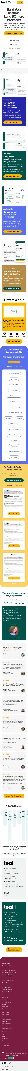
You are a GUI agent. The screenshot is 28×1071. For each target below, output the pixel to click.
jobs (10, 168)
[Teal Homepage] (3, 1054)
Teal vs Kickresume (6, 1023)
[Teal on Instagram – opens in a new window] (10, 1063)
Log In (3, 1036)
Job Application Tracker (7, 965)
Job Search (4, 1004)
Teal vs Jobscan (5, 1014)
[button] (25, 2)
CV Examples (5, 994)
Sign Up (4, 1034)
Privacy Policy (15, 1066)
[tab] (14, 40)
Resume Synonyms (6, 1002)
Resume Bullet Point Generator (9, 974)
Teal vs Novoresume (6, 1019)
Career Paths (5, 1008)
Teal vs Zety (4, 1021)
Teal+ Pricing (5, 1038)
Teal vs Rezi (4, 1017)
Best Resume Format (7, 985)
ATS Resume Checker (7, 968)
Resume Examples (6, 982)
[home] (6, 2)
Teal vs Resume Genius (7, 1028)
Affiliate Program (6, 1045)
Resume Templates (6, 987)
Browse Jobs (5, 1006)
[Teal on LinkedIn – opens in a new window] (5, 1063)
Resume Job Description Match (9, 972)
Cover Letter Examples (7, 989)
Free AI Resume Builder (7, 977)
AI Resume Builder (6, 963)
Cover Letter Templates (7, 991)
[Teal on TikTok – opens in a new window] (7, 1063)
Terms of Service (5, 1069)
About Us (4, 1040)
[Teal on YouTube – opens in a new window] (2, 1063)
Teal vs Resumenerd (6, 1026)
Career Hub (5, 1000)
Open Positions (5, 1043)
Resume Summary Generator (8, 970)
